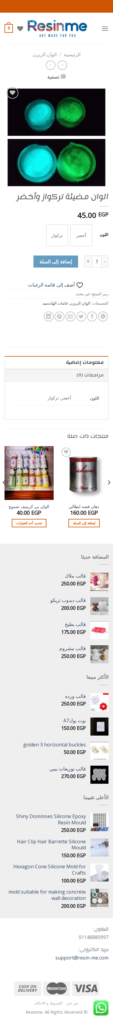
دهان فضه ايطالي (84, 506)
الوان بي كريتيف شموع (29, 506)
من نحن (72, 1003)
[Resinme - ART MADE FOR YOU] (57, 28)
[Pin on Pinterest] (59, 316)
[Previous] (109, 494)
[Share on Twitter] (81, 316)
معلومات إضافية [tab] (85, 362)
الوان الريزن (45, 54)
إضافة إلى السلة (55, 261)
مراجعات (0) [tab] (90, 375)
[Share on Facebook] (92, 316)
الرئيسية (72, 54)
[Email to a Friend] (70, 316)
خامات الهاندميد (55, 303)
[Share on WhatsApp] (103, 316)
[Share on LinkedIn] (49, 316)
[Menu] (104, 28)
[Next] (4, 494)
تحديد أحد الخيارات (29, 523)
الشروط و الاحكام (48, 1003)
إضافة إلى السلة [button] (84, 523)
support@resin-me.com (81, 957)
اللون (104, 235)
